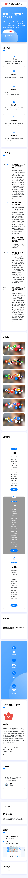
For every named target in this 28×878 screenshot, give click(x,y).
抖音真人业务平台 (15, 4)
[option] (14, 780)
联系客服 (14, 489)
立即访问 (9, 36)
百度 (4, 870)
